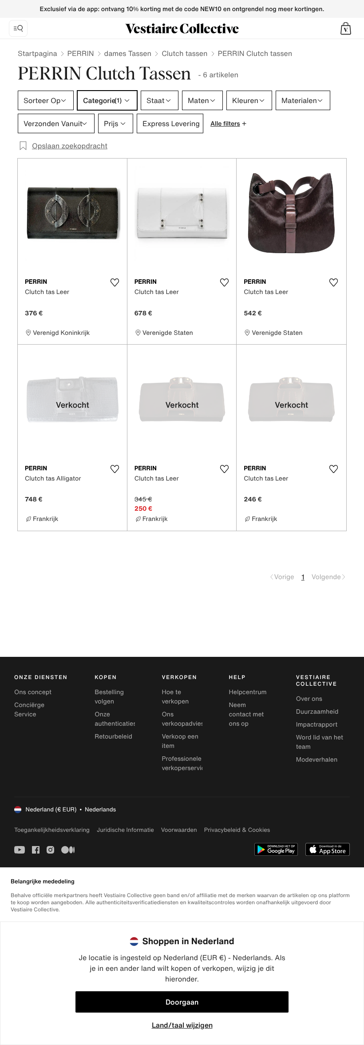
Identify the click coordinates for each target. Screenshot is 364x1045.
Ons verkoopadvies (183, 719)
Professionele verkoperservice (185, 763)
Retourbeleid (113, 736)
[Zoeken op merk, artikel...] (18, 28)
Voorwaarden (179, 830)
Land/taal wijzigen (182, 1025)
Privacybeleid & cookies (237, 830)
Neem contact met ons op (246, 714)
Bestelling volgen (109, 696)
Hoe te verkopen (175, 696)
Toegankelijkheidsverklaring (52, 830)
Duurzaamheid (317, 711)
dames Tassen (128, 53)
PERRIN (80, 53)
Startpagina (37, 53)
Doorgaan (182, 1002)
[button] (346, 28)
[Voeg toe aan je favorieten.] (115, 282)
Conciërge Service (29, 709)
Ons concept (32, 692)
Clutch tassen (184, 53)
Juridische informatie (125, 830)
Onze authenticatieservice (124, 719)
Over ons (309, 698)
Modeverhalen (316, 759)
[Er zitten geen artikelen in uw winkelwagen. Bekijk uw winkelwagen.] (346, 28)
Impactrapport (316, 724)
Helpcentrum (248, 692)
